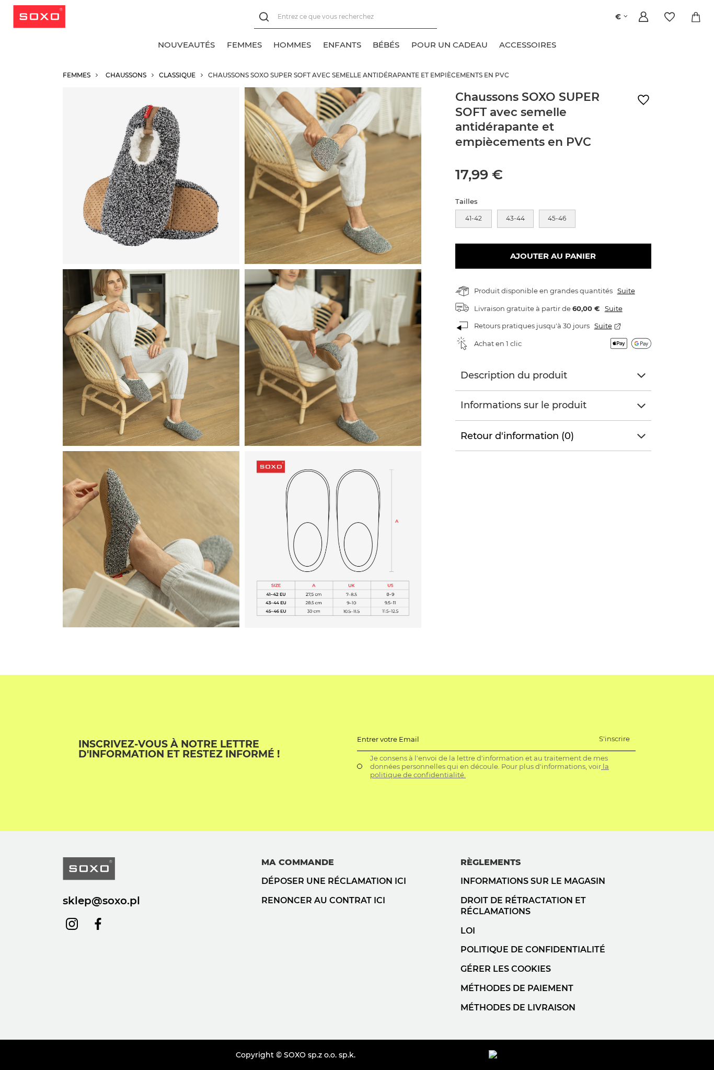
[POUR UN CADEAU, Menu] (493, 43)
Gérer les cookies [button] (505, 969)
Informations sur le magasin (532, 881)
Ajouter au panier (553, 256)
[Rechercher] (266, 17)
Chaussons (126, 75)
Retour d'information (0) (517, 436)
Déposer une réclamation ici (333, 881)
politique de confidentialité (532, 949)
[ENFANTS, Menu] (367, 43)
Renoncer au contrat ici (323, 900)
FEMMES (76, 75)
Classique (177, 75)
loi (467, 931)
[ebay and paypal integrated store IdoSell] (570, 1055)
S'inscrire (614, 738)
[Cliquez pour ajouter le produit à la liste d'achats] (643, 100)
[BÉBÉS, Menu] (405, 43)
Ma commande (297, 862)
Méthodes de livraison (517, 1008)
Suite (626, 290)
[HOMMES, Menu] (316, 43)
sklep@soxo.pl (101, 900)
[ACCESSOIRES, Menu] (562, 43)
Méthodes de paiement (516, 988)
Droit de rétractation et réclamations (523, 905)
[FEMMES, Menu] (267, 43)
